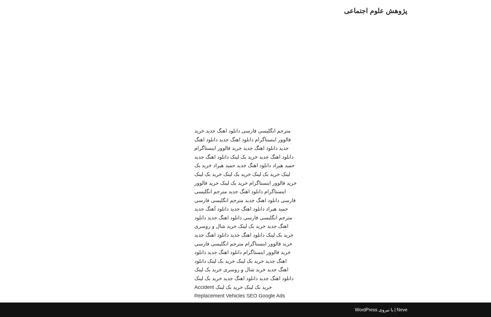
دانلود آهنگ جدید (211, 209)
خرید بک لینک (244, 157)
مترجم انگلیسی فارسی (266, 131)
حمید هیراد (283, 165)
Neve (402, 309)
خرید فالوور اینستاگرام (218, 148)
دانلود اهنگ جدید (223, 131)
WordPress (366, 309)
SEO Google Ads (265, 296)
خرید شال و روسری (215, 226)
